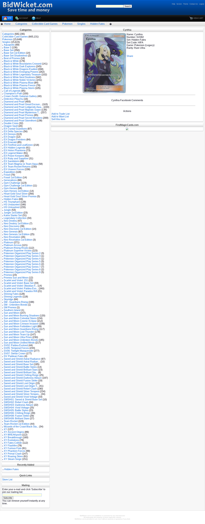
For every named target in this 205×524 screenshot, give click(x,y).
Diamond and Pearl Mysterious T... (22, 112)
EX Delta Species (13, 131)
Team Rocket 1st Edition (17, 424)
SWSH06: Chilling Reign (17, 413)
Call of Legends (12, 91)
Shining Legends (13, 296)
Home (7, 24)
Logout (201, 4)
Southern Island (12, 310)
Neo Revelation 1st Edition (18, 239)
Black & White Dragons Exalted (20, 69)
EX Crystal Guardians (15, 128)
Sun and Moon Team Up (17, 334)
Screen (179, 4)
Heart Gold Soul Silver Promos (20, 196)
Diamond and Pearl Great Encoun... (23, 104)
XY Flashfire (10, 445)
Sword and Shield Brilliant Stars (21, 369)
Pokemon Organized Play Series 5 (22, 261)
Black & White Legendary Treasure (22, 74)
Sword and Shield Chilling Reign (21, 375)
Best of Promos (12, 58)
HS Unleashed (12, 207)
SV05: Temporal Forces (16, 348)
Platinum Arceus (12, 245)
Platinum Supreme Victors (18, 250)
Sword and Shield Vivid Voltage (21, 397)
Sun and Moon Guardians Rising (21, 329)
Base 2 (7, 47)
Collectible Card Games (44, 24)
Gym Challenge (12, 183)
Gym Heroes (10, 188)
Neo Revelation (12, 237)
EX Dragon (10, 137)
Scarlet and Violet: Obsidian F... (20, 285)
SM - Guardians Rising (16, 302)
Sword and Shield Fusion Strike (21, 380)
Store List (7, 479)
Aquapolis (9, 44)
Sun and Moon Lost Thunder (19, 332)
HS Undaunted (12, 204)
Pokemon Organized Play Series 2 (22, 253)
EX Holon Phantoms (15, 150)
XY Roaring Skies (13, 456)
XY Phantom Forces (14, 451)
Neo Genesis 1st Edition (17, 234)
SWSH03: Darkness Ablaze (18, 405)
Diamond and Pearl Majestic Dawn (22, 109)
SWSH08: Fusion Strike (16, 415)
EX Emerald (10, 142)
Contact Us (194, 4)
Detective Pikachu (13, 99)
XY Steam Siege (12, 459)
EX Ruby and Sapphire (16, 158)
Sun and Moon (11, 313)
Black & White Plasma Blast (18, 82)
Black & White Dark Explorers (19, 66)
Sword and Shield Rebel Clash (20, 388)
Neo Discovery (12, 226)
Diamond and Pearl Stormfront (20, 120)
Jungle (7, 210)
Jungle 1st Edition (13, 212)
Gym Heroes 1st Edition (16, 191)
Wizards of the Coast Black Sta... (21, 426)
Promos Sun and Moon (16, 277)
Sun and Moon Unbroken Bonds (21, 340)
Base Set (9, 50)
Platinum (8, 242)
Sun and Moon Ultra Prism (18, 337)
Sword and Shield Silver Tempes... (22, 394)
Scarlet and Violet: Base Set (19, 283)
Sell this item (58, 119)
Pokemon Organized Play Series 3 (22, 256)
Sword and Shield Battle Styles (20, 367)
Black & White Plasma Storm (19, 88)
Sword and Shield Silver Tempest (21, 391)
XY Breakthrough (13, 437)
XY (5, 429)
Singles (81, 24)
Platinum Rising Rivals (16, 248)
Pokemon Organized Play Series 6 (22, 264)
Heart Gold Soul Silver (16, 193)
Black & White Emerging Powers (21, 72)
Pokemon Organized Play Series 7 (22, 267)
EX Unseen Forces (14, 169)
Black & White (11, 61)
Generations (10, 180)
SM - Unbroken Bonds (15, 304)
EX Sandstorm (11, 161)
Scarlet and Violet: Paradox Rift (20, 291)
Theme (185, 4)
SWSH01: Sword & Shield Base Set (23, 399)
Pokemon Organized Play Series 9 (22, 272)
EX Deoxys (10, 134)
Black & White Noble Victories (20, 80)
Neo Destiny (10, 220)
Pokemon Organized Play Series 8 (22, 269)
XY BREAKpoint (12, 434)
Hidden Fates (97, 24)
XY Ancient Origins (14, 432)
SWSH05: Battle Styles (16, 410)
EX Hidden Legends (14, 147)
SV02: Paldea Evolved (16, 345)
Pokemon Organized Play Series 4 (22, 258)
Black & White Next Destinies (19, 77)
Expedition (9, 172)
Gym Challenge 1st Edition (18, 185)
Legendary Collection (15, 218)
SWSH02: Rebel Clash (16, 402)
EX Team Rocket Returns (17, 166)
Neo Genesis (11, 231)
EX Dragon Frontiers (15, 139)
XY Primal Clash (12, 453)
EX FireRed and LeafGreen (18, 145)
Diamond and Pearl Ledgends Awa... (23, 107)
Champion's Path (13, 93)
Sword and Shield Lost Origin (19, 383)
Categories (21, 24)
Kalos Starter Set (13, 215)
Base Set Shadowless (15, 55)
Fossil (7, 174)
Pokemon (67, 24)
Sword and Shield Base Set (18, 364)
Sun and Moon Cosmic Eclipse (20, 321)
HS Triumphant (12, 202)
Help (173, 4)
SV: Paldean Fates (14, 356)
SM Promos (10, 307)
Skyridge (8, 299)
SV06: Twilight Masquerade (18, 350)
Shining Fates (11, 294)
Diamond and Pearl (14, 101)
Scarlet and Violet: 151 (16, 280)
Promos (8, 275)
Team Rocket (11, 421)
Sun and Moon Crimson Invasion (21, 323)
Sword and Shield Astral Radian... (22, 361)
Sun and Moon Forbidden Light (20, 326)
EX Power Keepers (14, 156)
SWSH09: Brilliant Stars (16, 418)
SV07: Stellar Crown (15, 353)
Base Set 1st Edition (14, 53)
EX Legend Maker (13, 153)
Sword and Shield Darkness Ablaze (23, 378)
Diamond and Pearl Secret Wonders (23, 118)
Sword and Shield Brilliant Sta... (21, 372)
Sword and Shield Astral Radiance (22, 359)
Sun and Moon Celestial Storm (20, 318)
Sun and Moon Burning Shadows (21, 315)
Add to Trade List (60, 114)
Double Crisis (11, 123)
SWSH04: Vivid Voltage (16, 407)
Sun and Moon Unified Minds (19, 342)
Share (130, 56)
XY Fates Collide (13, 443)
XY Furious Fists (12, 448)
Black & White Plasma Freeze (20, 85)
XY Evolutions (11, 440)
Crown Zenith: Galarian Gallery (20, 96)
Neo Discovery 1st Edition (17, 229)
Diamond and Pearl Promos (18, 115)
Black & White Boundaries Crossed (22, 63)
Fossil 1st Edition (13, 177)
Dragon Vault (11, 126)
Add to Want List (60, 116)
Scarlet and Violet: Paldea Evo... (21, 288)
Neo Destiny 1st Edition (16, 223)
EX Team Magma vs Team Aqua (21, 164)
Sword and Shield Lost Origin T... (21, 386)
